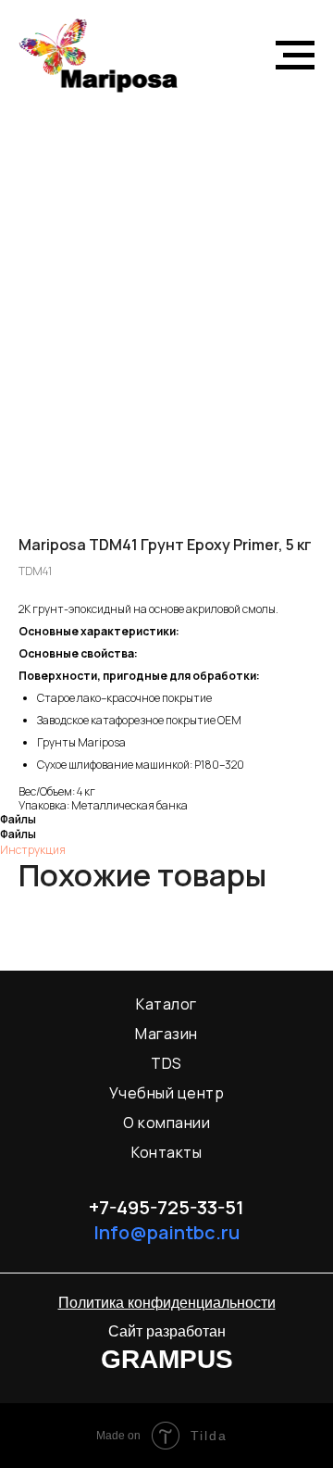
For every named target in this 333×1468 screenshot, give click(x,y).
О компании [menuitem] (166, 1122)
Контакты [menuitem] (166, 1152)
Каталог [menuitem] (166, 1004)
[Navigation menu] (295, 55)
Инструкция (33, 850)
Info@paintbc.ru (166, 1232)
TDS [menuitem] (166, 1063)
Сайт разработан (167, 1331)
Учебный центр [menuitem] (167, 1093)
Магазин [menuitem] (166, 1033)
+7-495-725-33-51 (166, 1207)
